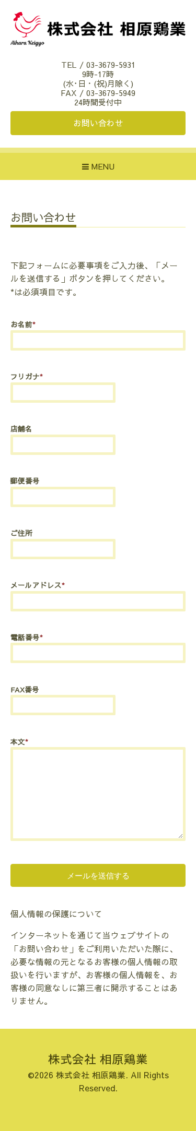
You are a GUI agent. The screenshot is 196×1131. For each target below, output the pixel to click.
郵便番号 (25, 481)
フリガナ (26, 376)
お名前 (23, 324)
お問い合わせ (98, 122)
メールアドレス (37, 585)
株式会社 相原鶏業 (98, 1059)
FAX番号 (24, 689)
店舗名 (21, 429)
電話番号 (26, 637)
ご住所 (21, 533)
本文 (19, 742)
